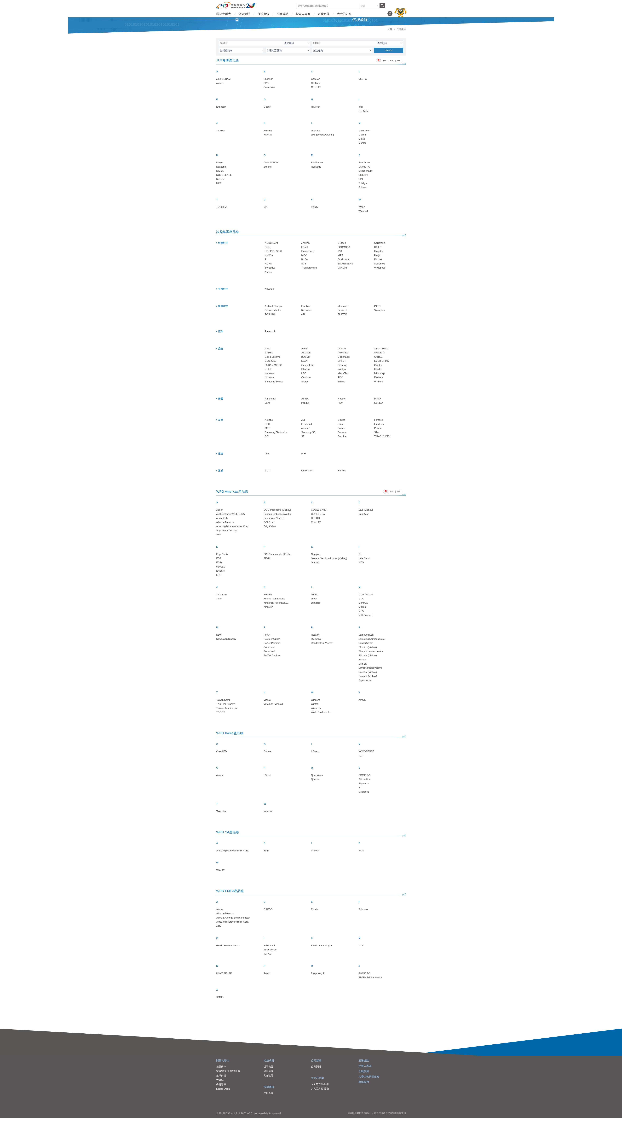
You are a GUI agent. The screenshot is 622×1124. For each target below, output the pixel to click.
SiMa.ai (362, 659)
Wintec (314, 703)
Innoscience (307, 251)
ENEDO (220, 570)
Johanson (221, 594)
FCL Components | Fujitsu (277, 554)
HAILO (377, 247)
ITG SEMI (363, 111)
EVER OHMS (381, 360)
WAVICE (220, 870)
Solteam (362, 187)
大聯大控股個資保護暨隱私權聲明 (389, 1113)
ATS (218, 534)
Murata (362, 142)
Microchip (379, 373)
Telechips (221, 811)
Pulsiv (267, 973)
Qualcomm (344, 259)
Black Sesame (272, 356)
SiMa (361, 850)
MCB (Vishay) (366, 594)
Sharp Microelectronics (370, 651)
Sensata (342, 432)
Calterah (315, 78)
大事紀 (220, 1079)
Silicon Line (364, 779)
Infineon (305, 369)
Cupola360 (270, 360)
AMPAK (305, 242)
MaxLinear (364, 130)
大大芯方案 (344, 14)
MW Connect (365, 615)
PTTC (377, 306)
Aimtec (220, 909)
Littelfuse (315, 130)
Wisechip (316, 708)
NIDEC (220, 170)
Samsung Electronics (276, 432)
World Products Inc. (321, 712)
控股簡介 (221, 1066)
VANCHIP (343, 267)
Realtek (342, 470)
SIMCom (363, 175)
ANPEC (269, 352)
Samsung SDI (308, 432)
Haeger (342, 398)
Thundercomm (309, 267)
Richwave (306, 310)
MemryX (363, 602)
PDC (340, 377)
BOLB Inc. (269, 522)
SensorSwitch (365, 643)
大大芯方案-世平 (320, 1084)
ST (302, 436)
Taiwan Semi (223, 699)
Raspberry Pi (318, 973)
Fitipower (363, 909)
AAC (267, 348)
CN (391, 60)
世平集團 (268, 1066)
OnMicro (306, 377)
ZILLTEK (342, 314)
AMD (267, 470)
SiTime (341, 381)
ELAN (304, 360)
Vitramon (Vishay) (273, 703)
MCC (304, 255)
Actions (269, 419)
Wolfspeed (379, 267)
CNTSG (378, 356)
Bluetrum (268, 78)
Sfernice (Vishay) (367, 647)
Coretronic (379, 242)
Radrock (378, 377)
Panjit (377, 255)
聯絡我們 (363, 1082)
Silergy (305, 381)
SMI (360, 179)
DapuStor (363, 514)
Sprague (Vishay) (367, 676)
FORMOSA (344, 247)
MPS (340, 255)
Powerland (269, 651)
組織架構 (221, 1075)
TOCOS (220, 712)
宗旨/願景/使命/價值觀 (228, 1071)
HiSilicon (315, 106)
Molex (361, 138)
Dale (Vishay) (365, 509)
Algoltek (342, 348)
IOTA (361, 562)
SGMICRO (364, 166)
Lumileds (379, 424)
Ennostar (221, 106)
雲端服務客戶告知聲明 (359, 1113)
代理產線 (263, 14)
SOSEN (362, 663)
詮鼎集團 (268, 1071)
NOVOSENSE (224, 175)
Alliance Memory (225, 522)
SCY (303, 263)
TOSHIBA (221, 206)
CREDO (315, 518)
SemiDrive (364, 162)
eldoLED (220, 566)
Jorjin (219, 598)
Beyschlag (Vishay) (274, 518)
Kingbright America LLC (276, 602)
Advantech (222, 518)
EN (398, 60)
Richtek (378, 259)
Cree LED (316, 87)
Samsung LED (366, 634)
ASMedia (306, 352)
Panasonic (270, 331)
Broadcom (269, 87)
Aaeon (219, 509)
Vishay (314, 206)
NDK (218, 634)
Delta (267, 247)
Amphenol (270, 398)
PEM (340, 402)
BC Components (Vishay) (277, 509)
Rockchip (316, 166)
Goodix (267, 106)
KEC (267, 424)
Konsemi (269, 373)
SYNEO (378, 402)
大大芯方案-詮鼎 (320, 1088)
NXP (218, 183)
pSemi (267, 775)
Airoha (304, 348)
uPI (265, 206)
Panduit (305, 402)
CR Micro (316, 83)
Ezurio (314, 909)
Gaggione (316, 554)
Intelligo (342, 369)
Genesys (342, 365)
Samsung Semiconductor (371, 639)
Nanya (219, 162)
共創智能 (268, 1075)
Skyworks (363, 783)
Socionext (379, 263)
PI (266, 259)
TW (384, 60)
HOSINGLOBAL (273, 251)
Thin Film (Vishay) (226, 703)
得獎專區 (221, 1084)
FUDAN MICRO (273, 365)
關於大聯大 (223, 14)
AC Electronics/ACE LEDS (230, 514)
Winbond (363, 211)
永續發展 (323, 14)
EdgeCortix (222, 554)
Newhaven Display (226, 639)
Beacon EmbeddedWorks (277, 514)
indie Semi (363, 558)
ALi (303, 419)
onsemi (267, 166)
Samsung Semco (274, 381)
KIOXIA (268, 134)
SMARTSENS (345, 263)
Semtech (342, 310)
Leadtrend (306, 424)
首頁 (389, 29)
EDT (218, 558)
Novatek (269, 288)
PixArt (304, 259)
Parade (341, 428)
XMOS (268, 271)
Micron (362, 134)
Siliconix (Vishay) (367, 655)
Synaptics (270, 267)
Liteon (341, 424)
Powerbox (269, 647)
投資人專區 (303, 14)
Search (388, 50)
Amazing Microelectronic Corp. (232, 526)
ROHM (268, 263)
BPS (266, 83)
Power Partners (272, 643)
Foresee (378, 419)
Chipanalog (344, 356)
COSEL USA (318, 514)
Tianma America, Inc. (227, 708)
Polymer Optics (272, 639)
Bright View (270, 526)
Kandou (378, 369)
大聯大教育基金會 (368, 1076)
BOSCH (305, 356)
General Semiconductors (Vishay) (329, 558)
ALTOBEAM (271, 242)
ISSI (303, 453)
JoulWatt (220, 130)
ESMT (304, 247)
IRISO (377, 398)
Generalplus (307, 365)
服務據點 (282, 14)
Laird (267, 402)
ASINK (305, 398)
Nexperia (221, 166)
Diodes (341, 419)
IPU (340, 251)
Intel (360, 106)
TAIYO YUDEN (382, 436)
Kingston (378, 251)
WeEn (361, 206)
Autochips (343, 352)
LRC (303, 373)
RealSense (317, 162)
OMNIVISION (271, 162)
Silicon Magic (365, 170)
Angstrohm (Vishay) (226, 530)
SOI (267, 436)
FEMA (267, 558)
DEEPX (362, 78)
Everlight (306, 306)
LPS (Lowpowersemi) (322, 134)
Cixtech (342, 242)
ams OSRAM (223, 78)
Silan (376, 432)
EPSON (342, 360)
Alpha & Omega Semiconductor (233, 917)
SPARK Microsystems (370, 667)
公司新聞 (244, 14)
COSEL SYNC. (319, 509)
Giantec (378, 365)
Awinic (219, 83)
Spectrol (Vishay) (367, 672)
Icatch (268, 369)
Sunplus (342, 436)
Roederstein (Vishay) (322, 643)
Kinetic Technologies (274, 598)
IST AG (267, 953)
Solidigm (363, 183)
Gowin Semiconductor (228, 945)
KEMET (268, 130)
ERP (218, 575)
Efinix (219, 562)
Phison (377, 428)
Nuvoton (220, 179)
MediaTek (343, 373)
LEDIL (314, 594)
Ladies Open (223, 1088)
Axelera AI (379, 352)
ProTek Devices (272, 655)
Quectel (315, 779)
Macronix (343, 306)
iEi (359, 554)
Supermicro (364, 680)
